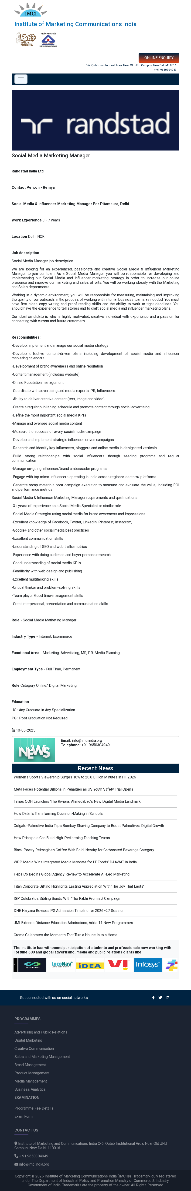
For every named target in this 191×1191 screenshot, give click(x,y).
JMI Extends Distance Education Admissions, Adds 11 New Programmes (73, 923)
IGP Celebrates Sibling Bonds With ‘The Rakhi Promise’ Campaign (67, 898)
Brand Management (30, 1065)
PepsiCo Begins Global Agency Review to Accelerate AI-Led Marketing (72, 874)
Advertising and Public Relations (40, 1032)
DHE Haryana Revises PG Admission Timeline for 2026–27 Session (69, 910)
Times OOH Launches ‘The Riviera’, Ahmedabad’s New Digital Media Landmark (77, 801)
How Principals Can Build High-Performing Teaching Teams (62, 838)
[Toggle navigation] (20, 79)
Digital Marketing (28, 1040)
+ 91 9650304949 (165, 69)
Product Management (31, 1073)
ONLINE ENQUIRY (159, 58)
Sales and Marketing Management (42, 1056)
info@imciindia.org (87, 740)
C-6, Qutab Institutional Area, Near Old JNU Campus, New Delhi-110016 (131, 65)
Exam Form (23, 1116)
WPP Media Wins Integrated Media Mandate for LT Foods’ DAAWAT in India (75, 862)
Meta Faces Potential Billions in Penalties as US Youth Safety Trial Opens (73, 789)
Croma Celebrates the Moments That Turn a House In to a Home (65, 935)
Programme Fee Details (33, 1108)
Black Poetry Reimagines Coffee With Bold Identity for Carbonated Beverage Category (84, 850)
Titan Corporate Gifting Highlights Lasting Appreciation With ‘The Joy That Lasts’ (79, 886)
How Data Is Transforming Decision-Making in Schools (58, 813)
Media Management (30, 1081)
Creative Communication (34, 1048)
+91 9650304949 (96, 745)
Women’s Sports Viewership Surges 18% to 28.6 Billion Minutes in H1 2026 (75, 777)
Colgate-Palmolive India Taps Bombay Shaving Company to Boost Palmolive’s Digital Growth (89, 825)
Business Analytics (30, 1089)
